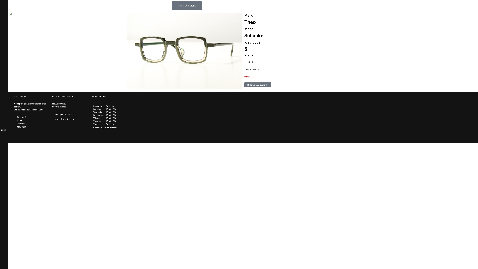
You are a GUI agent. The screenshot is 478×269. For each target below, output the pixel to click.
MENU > (4, 130)
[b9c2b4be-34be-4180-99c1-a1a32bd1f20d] (184, 51)
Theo (250, 22)
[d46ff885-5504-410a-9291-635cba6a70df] (66, 51)
